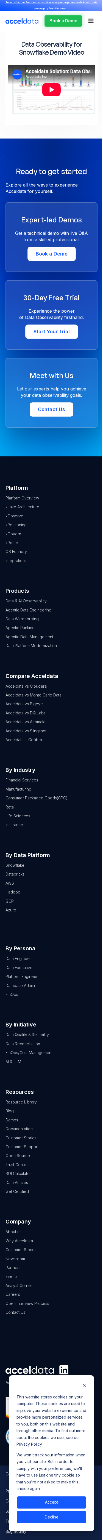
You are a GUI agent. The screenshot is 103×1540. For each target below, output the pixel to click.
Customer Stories (21, 1137)
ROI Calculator (18, 1173)
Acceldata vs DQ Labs (25, 713)
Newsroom (15, 1258)
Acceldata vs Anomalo (25, 721)
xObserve (14, 516)
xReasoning (16, 524)
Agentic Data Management (29, 636)
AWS (9, 883)
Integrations (16, 560)
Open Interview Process (27, 1303)
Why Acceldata (19, 1240)
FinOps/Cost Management (28, 1052)
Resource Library (21, 1102)
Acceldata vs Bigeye (24, 703)
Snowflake (14, 865)
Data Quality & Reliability (27, 1034)
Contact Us (51, 409)
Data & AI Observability (26, 601)
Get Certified (17, 1191)
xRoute (11, 542)
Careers (12, 1294)
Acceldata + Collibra (23, 739)
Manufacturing (18, 789)
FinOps (11, 994)
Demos (11, 1120)
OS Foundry (16, 551)
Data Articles (16, 1182)
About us (13, 1231)
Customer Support (21, 1146)
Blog (9, 1110)
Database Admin (20, 985)
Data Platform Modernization (31, 645)
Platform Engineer (21, 976)
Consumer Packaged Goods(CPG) (36, 798)
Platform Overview (22, 498)
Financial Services (21, 780)
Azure (10, 910)
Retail (10, 807)
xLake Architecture (22, 506)
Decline (52, 1517)
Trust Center (16, 1164)
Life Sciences (17, 815)
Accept (51, 1502)
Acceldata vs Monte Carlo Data (33, 695)
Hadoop (12, 892)
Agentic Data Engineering (28, 610)
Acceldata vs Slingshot (25, 730)
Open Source (17, 1155)
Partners (13, 1267)
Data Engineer (18, 958)
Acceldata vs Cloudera (26, 686)
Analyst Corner (18, 1285)
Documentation (19, 1128)
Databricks (14, 874)
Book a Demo (52, 254)
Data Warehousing (22, 618)
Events (11, 1276)
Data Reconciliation (22, 1043)
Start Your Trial (52, 331)
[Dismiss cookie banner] (85, 1386)
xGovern (13, 533)
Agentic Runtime (20, 627)
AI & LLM (13, 1061)
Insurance (14, 824)
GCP (9, 901)
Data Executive (18, 967)
